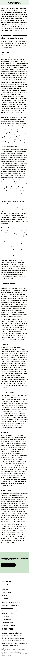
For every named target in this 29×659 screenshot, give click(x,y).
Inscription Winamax (7, 608)
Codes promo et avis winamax (10, 605)
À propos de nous (6, 592)
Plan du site (4, 589)
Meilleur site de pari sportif (9, 611)
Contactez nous (6, 595)
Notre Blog (4, 584)
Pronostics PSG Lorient (8, 625)
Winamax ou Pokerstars (8, 622)
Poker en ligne (5, 616)
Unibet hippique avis (7, 614)
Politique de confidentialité (9, 587)
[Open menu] (27, 2)
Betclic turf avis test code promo (11, 602)
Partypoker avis (6, 619)
